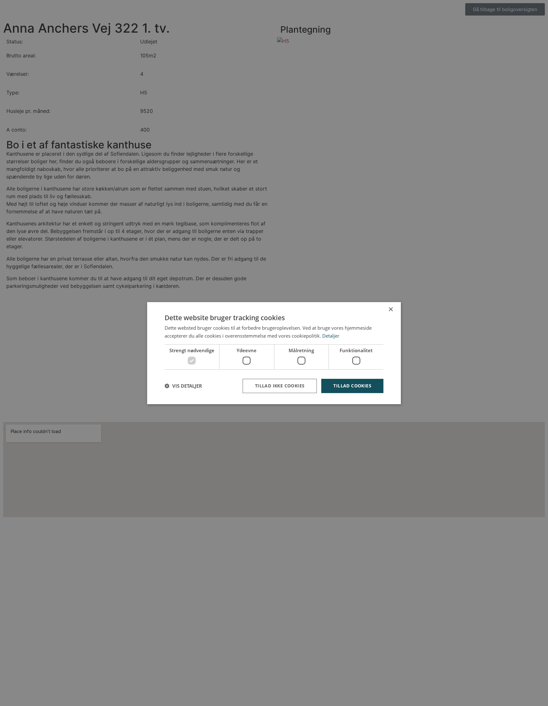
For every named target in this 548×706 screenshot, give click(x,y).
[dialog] (274, 353)
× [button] (390, 309)
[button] (183, 385)
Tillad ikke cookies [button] (280, 386)
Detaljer (330, 336)
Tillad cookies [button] (352, 386)
